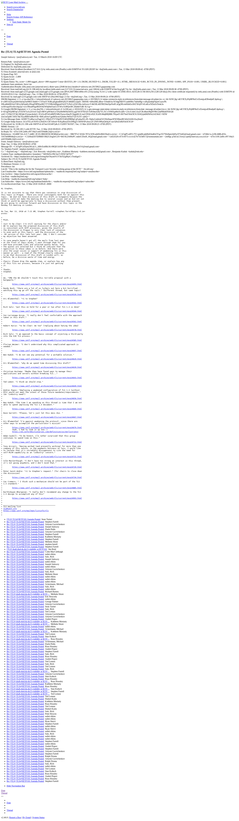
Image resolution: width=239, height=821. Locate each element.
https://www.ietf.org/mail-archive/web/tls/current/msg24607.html (47, 351)
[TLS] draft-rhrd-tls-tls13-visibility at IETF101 (27, 549)
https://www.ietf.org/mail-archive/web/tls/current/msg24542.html (47, 303)
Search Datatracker (15, 9)
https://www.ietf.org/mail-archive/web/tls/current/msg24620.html (47, 359)
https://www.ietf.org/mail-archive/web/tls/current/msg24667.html (47, 417)
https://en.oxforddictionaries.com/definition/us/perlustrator (45, 432)
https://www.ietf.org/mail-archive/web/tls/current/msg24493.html (47, 284)
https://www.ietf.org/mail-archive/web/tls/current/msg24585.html (47, 340)
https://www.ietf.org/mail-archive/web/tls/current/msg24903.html (47, 498)
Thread (10, 44)
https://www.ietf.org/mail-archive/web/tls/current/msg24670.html (47, 428)
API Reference (26, 17)
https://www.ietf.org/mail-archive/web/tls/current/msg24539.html (47, 294)
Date (9, 36)
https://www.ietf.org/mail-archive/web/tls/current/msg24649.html (47, 386)
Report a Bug (15, 817)
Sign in (10, 24)
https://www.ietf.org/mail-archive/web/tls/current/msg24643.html (47, 378)
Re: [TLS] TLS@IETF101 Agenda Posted (25, 522)
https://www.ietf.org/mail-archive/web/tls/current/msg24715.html (47, 457)
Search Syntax (13, 17)
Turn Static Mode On (21, 22)
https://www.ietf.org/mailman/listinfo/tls (26, 511)
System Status (38, 817)
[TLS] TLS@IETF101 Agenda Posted (23, 519)
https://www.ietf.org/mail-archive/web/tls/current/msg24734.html (47, 477)
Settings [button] (10, 19)
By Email (27, 817)
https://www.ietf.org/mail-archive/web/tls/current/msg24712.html (47, 442)
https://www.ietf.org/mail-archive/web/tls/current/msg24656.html (47, 398)
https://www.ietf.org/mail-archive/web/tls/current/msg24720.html (47, 467)
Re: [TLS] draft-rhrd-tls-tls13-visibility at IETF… (28, 594)
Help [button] (9, 14)
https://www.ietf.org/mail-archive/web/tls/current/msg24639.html (47, 367)
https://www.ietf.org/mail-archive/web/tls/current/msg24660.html (47, 409)
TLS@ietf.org (10, 509)
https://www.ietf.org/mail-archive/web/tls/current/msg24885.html (47, 488)
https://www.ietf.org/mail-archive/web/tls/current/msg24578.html (47, 330)
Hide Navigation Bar (16, 786)
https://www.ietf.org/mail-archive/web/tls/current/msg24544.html (47, 311)
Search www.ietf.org (16, 7)
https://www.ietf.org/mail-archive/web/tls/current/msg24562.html (47, 322)
